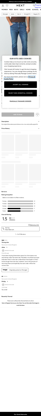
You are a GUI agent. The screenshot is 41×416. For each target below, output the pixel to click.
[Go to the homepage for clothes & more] (21, 5)
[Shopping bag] (38, 5)
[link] (3, 5)
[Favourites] (7, 5)
